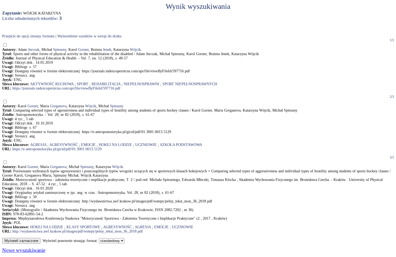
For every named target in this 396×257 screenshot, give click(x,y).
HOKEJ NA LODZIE (115, 145)
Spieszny (59, 50)
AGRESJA (38, 145)
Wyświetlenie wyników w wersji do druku (89, 36)
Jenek (107, 50)
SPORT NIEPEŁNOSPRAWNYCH (189, 84)
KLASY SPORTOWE (83, 227)
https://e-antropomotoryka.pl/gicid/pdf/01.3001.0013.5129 (57, 149)
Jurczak (33, 50)
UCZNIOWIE (146, 145)
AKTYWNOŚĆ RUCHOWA (52, 84)
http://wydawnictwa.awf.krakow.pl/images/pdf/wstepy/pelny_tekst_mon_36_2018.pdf (77, 231)
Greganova (58, 106)
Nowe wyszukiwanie (23, 250)
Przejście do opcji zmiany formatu (28, 36)
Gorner (83, 50)
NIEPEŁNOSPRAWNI (141, 84)
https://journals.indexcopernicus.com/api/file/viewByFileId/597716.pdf (66, 88)
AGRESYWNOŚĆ (63, 145)
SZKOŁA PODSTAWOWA (181, 145)
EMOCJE (88, 145)
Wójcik (135, 50)
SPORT (82, 84)
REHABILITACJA (106, 84)
